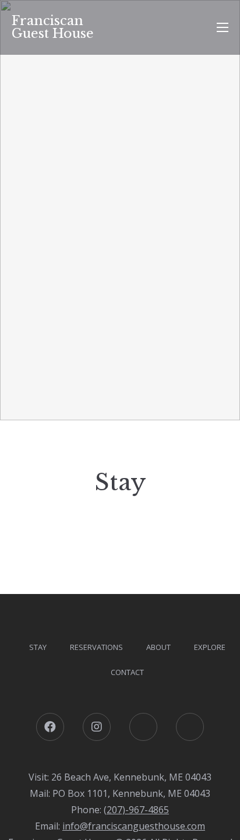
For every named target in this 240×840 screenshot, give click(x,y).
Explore (209, 647)
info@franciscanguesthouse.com (133, 826)
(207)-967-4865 (136, 809)
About (158, 647)
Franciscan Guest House (53, 27)
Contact (127, 672)
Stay (38, 647)
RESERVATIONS (96, 647)
